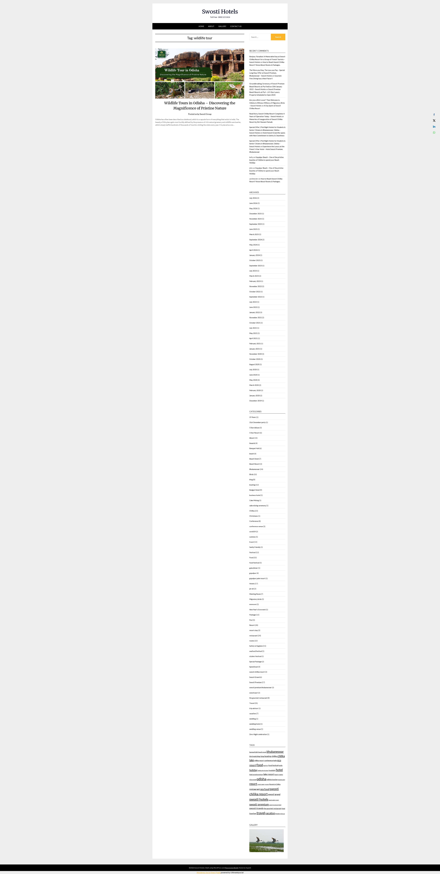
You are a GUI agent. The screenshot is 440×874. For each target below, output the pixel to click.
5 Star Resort (254, 433)
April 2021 (253, 338)
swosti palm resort (274, 800)
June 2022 (253, 307)
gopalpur (252, 573)
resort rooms (261, 784)
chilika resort (259, 760)
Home (201, 26)
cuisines (252, 537)
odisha (261, 779)
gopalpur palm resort (257, 578)
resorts (267, 784)
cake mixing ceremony (257, 505)
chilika (274, 756)
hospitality (272, 770)
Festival (252, 552)
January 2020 (254, 395)
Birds (251, 474)
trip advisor (253, 708)
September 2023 (255, 266)
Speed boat (253, 667)
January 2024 (254, 255)
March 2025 (254, 234)
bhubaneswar (275, 751)
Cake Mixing (254, 500)
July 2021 (253, 328)
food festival (254, 563)
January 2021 (254, 349)
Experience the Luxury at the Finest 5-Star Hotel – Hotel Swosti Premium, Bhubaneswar (266, 149)
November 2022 (255, 286)
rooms (251, 641)
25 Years (252, 417)
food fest (265, 765)
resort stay (253, 630)
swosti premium (259, 804)
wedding (252, 719)
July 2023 (253, 271)
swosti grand (274, 794)
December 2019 (255, 401)
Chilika (251, 511)
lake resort (268, 774)
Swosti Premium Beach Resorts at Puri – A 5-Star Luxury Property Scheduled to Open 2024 (264, 92)
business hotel (254, 495)
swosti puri (253, 693)
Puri (251, 620)
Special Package (255, 662)
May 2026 (253, 208)
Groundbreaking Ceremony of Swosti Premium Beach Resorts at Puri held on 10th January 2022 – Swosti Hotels (266, 86)
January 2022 (254, 312)
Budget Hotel (254, 490)
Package (252, 615)
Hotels (251, 584)
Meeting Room (255, 594)
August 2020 (254, 364)
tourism (252, 813)
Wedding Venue (280, 813)
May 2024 (253, 245)
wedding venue (255, 729)
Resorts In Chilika (274, 784)
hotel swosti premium (256, 774)
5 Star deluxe (254, 428)
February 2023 (255, 281)
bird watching (254, 756)
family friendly (254, 547)
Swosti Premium (255, 682)
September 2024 (255, 240)
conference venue (256, 526)
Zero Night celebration (258, 734)
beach (251, 454)
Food (251, 558)
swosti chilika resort (257, 672)
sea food (264, 789)
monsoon (252, 604)
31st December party (257, 422)
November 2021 (255, 317)
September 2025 (255, 224)
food (259, 765)
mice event (252, 780)
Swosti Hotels (220, 11)
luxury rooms (279, 774)
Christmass (253, 516)
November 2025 (255, 219)
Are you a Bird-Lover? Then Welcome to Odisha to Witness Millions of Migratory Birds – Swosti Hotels (267, 103)
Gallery (222, 26)
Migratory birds (255, 599)
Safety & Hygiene (256, 646)
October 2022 (254, 292)
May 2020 (253, 380)
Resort (252, 625)
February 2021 (255, 343)
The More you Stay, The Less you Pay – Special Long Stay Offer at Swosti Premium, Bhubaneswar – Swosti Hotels (267, 73)
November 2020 (255, 354)
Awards (252, 443)
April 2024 (253, 250)
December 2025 (255, 214)
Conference (253, 521)
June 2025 (253, 229)
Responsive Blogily (231, 868)
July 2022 (253, 302)
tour (283, 808)
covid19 (252, 531)
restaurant (253, 636)
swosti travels (256, 808)
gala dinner (253, 568)
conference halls (270, 760)
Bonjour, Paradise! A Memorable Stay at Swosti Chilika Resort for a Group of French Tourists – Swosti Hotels (267, 59)
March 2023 (254, 276)
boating (252, 485)
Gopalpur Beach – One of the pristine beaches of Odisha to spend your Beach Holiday (266, 160)
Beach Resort (254, 464)
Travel (251, 703)
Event (251, 542)
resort (253, 783)
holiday (253, 770)
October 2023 (254, 260)
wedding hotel (254, 724)
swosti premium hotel (275, 805)
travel (261, 813)
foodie (280, 765)
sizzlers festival (255, 656)
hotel (279, 770)
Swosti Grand (254, 677)
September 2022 (255, 297)
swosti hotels (258, 799)
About (211, 26)
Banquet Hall (254, 448)
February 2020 (255, 390)
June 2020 (253, 375)
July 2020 (253, 369)
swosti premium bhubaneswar (260, 687)
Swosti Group (205, 114)
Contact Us (235, 26)
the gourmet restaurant (258, 698)
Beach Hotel (254, 459)
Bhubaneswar (254, 469)
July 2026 (253, 198)
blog (251, 479)
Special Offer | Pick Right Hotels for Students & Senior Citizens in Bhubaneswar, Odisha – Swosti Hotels (267, 130)
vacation (252, 713)
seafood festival (255, 651)
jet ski (251, 589)
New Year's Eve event (257, 610)
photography (281, 779)
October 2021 (254, 323)
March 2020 (254, 385)
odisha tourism (272, 780)
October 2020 (254, 359)
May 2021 (253, 333)
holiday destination (263, 770)
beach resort (262, 752)
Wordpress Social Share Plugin (209, 872)
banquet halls (253, 752)
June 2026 (253, 203)
